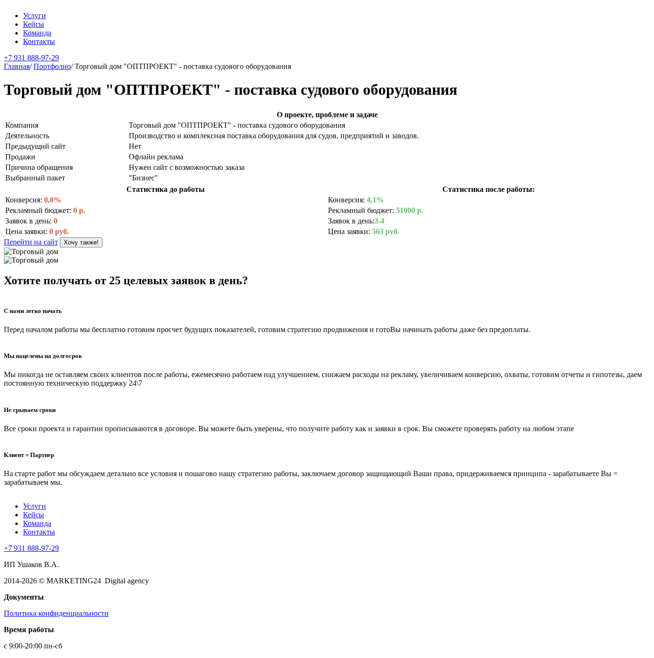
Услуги (34, 15)
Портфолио (52, 66)
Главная (17, 66)
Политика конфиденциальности (56, 613)
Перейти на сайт (31, 242)
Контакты (39, 41)
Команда (37, 33)
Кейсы (33, 24)
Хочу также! (81, 242)
